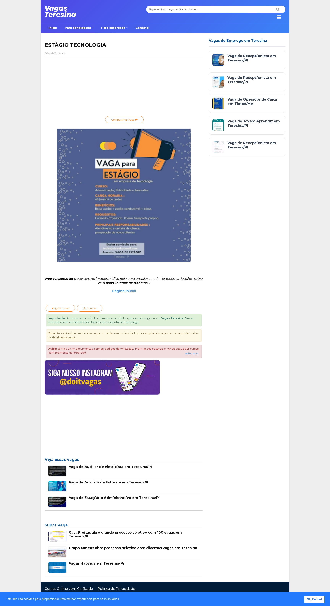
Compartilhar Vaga (123, 119)
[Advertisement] (124, 87)
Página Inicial (124, 291)
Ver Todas (124, 526)
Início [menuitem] (53, 28)
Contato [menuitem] (142, 28)
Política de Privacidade (116, 589)
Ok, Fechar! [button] (314, 599)
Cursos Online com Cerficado (69, 589)
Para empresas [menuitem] (113, 28)
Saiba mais (192, 353)
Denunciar (89, 308)
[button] (121, 599)
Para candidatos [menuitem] (78, 28)
